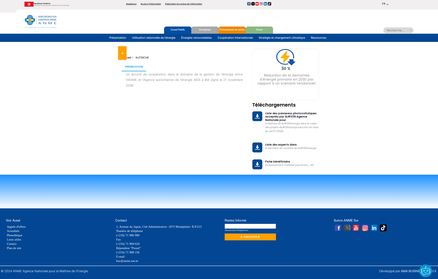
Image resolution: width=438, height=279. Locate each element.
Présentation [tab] (134, 66)
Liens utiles (14, 239)
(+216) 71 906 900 (127, 235)
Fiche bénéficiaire (277, 162)
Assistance (131, 4)
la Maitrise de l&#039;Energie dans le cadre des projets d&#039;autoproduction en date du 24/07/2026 (292, 127)
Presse (259, 29)
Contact (11, 243)
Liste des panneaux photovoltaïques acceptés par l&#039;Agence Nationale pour (291, 116)
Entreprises (205, 29)
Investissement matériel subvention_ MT (289, 165)
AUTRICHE (142, 58)
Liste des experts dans (281, 145)
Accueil (126, 58)
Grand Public (178, 29)
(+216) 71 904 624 (127, 243)
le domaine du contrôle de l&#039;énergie (290, 148)
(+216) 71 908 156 (127, 252)
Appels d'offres (16, 226)
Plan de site (14, 248)
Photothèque (14, 235)
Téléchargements (274, 105)
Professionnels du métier (232, 29)
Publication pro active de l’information (183, 4)
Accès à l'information (151, 4)
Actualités (13, 231)
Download (258, 114)
